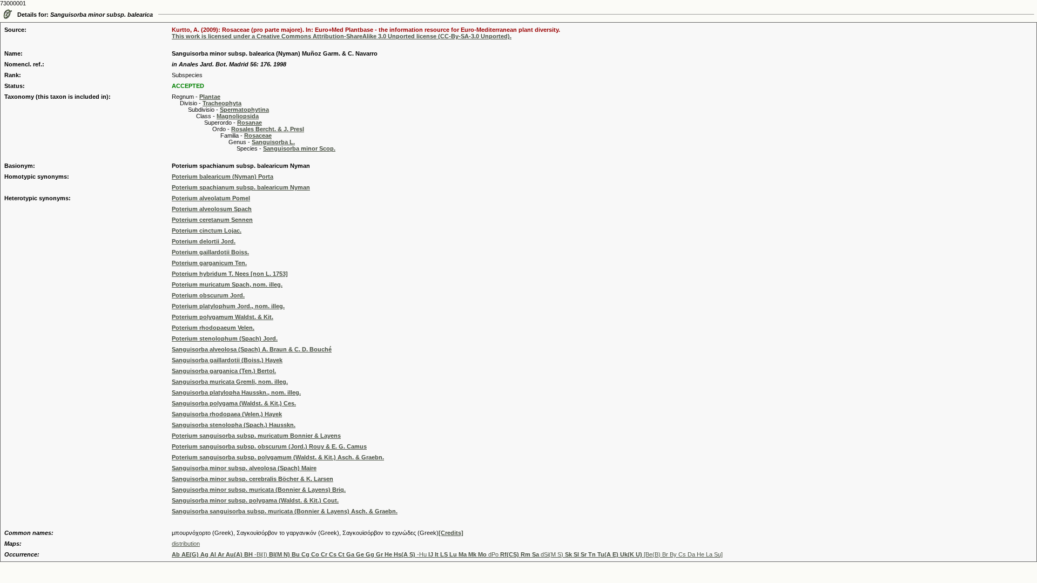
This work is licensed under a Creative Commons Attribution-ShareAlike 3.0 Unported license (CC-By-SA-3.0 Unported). (341, 36)
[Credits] (451, 533)
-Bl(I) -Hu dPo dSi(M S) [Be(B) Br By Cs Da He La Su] (447, 554)
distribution (186, 543)
